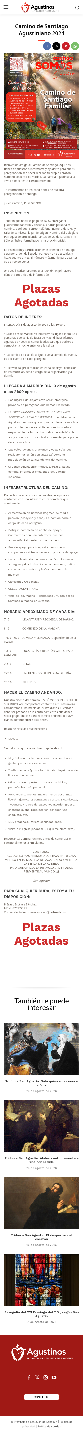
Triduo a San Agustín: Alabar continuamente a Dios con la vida (41, 1160)
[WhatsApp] (75, 46)
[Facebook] (47, 46)
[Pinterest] (66, 46)
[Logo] (41, 7)
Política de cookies (49, 1426)
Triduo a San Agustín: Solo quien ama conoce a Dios (41, 1083)
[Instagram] (46, 1378)
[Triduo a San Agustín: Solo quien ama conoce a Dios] (41, 1049)
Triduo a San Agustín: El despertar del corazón (41, 1237)
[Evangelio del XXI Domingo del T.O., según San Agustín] (41, 1280)
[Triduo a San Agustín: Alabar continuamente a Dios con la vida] (41, 1126)
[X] (56, 46)
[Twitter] (37, 1378)
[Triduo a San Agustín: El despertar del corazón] (41, 1203)
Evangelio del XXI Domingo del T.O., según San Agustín (41, 1314)
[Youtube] (54, 1378)
